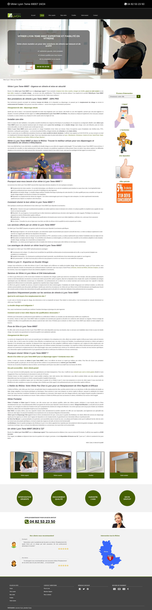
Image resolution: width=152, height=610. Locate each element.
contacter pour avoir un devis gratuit (84, 372)
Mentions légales (48, 591)
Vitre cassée (13, 591)
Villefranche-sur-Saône (22, 137)
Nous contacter (47, 594)
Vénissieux (79, 135)
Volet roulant (13, 600)
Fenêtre (11, 597)
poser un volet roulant (92, 91)
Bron (14, 137)
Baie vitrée (12, 594)
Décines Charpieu (93, 267)
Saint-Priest (96, 135)
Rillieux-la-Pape (34, 137)
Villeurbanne (71, 135)
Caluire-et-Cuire (87, 135)
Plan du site (47, 588)
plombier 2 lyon (27, 608)
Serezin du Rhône (82, 267)
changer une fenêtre (79, 91)
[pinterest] (87, 589)
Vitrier (11, 588)
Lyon (66, 135)
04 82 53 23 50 (135, 4)
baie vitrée (11, 93)
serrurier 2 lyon (19, 608)
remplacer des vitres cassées (64, 91)
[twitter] (84, 589)
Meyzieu (42, 137)
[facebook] (80, 589)
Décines (74, 267)
